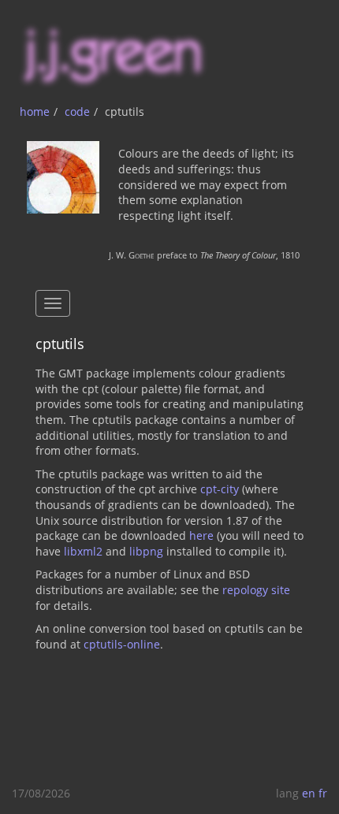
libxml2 (83, 551)
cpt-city (219, 488)
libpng (146, 551)
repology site (256, 589)
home (35, 111)
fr (323, 793)
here (201, 535)
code (77, 111)
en (308, 793)
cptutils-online (122, 644)
